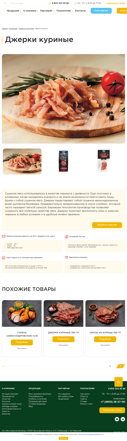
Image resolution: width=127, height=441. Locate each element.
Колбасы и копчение (26, 28)
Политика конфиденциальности (90, 434)
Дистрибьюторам (65, 396)
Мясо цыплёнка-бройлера (40, 394)
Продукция (13, 28)
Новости (5, 411)
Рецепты (84, 396)
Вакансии (6, 414)
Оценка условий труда (12, 404)
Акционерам (63, 399)
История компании (10, 394)
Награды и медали (9, 406)
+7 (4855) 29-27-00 (112, 401)
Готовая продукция (37, 404)
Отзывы (83, 401)
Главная (5, 28)
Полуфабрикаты (36, 396)
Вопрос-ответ (86, 404)
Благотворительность (11, 409)
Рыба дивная (101, 11)
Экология (6, 401)
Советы (83, 399)
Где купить (22, 348)
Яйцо (31, 406)
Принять (63, 438)
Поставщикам (64, 394)
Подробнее (22, 342)
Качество (6, 399)
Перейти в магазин (107, 225)
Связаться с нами (116, 3)
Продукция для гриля (38, 401)
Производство (8, 396)
